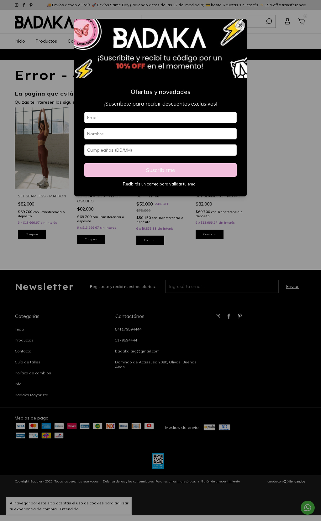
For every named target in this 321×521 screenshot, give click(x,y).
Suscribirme (160, 170)
